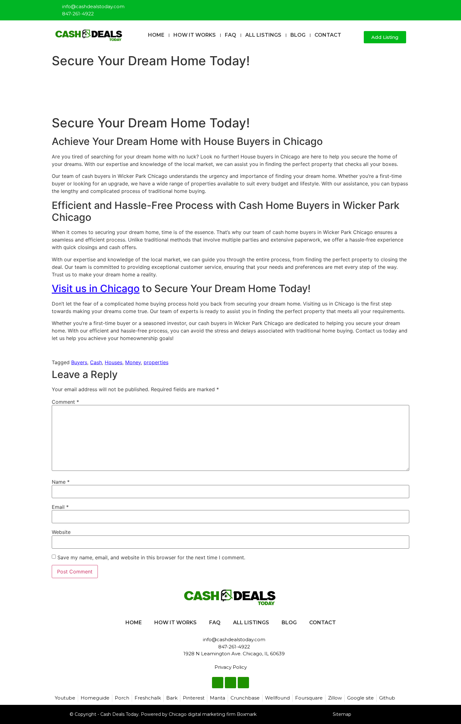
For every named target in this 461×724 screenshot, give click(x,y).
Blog (297, 35)
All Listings (263, 35)
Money (133, 362)
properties (156, 362)
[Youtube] (401, 7)
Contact (328, 35)
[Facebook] (381, 7)
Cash (96, 362)
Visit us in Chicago (96, 288)
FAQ (230, 35)
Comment (65, 401)
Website (61, 532)
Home (156, 35)
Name (61, 481)
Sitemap (342, 714)
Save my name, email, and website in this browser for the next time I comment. (151, 557)
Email (60, 506)
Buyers (79, 362)
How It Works (194, 35)
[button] (356, 37)
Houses (113, 362)
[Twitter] (391, 7)
